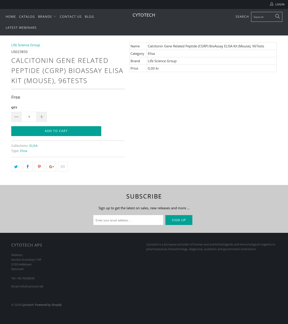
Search (242, 16)
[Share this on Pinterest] (39, 167)
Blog (89, 16)
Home (11, 16)
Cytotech (144, 15)
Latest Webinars (21, 27)
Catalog (27, 16)
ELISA (33, 146)
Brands (45, 16)
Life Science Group (25, 45)
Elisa (23, 151)
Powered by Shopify (48, 305)
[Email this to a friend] (63, 167)
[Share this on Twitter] (16, 167)
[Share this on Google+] (51, 167)
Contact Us (71, 16)
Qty (14, 108)
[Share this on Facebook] (28, 167)
